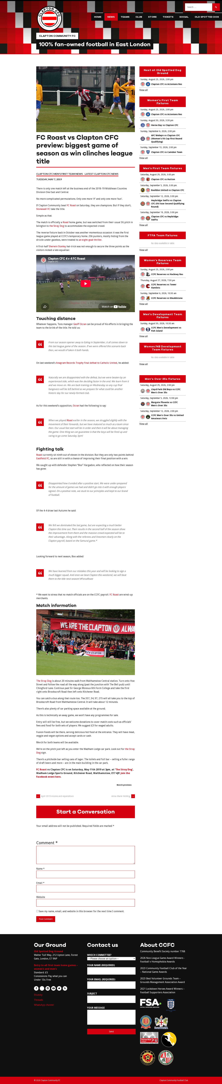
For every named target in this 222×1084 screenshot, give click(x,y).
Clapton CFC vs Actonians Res (166, 84)
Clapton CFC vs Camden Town (166, 152)
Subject (92, 993)
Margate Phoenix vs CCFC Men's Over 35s (164, 404)
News (111, 17)
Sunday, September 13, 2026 (154, 147)
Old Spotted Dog (207, 17)
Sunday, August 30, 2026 (152, 120)
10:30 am (172, 293)
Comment (47, 842)
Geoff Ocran (79, 324)
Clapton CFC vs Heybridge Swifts (164, 218)
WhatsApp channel (44, 1004)
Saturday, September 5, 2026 (154, 185)
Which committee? (99, 955)
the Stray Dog (56, 226)
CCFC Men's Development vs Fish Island (166, 329)
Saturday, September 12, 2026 (154, 196)
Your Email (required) (101, 979)
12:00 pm (173, 398)
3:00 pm (171, 174)
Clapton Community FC (57, 36)
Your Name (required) (101, 965)
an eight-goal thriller (90, 239)
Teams (125, 17)
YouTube (53, 988)
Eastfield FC (42, 458)
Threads (38, 1000)
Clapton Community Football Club (173, 1080)
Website (40, 897)
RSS (65, 988)
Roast (66, 222)
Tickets (168, 17)
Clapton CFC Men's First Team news (59, 173)
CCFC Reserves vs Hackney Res (167, 274)
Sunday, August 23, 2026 (152, 79)
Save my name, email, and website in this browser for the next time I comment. (81, 911)
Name (40, 868)
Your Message (96, 1007)
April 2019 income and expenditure (55, 796)
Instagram (47, 988)
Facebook (36, 988)
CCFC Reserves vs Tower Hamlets (163, 286)
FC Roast (71, 205)
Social (184, 17)
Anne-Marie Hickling (122, 796)
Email (40, 882)
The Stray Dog (43, 680)
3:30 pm (169, 120)
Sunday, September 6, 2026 (153, 131)
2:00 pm (169, 79)
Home (97, 17)
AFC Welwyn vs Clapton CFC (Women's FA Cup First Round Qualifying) (166, 138)
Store (152, 17)
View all (143, 90)
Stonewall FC (43, 209)
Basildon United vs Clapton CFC (167, 190)
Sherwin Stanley (57, 246)
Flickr (42, 988)
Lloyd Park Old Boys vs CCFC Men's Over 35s (165, 391)
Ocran (76, 405)
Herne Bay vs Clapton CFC (164, 125)
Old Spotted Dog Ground (48, 951)
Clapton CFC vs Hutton (163, 179)
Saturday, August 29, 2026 (153, 174)
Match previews (124, 785)
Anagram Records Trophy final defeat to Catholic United (86, 362)
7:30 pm (171, 280)
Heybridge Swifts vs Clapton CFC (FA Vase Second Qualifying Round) (167, 203)
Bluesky (38, 994)
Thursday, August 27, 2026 (153, 280)
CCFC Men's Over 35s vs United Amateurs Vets (167, 417)
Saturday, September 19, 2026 (154, 212)
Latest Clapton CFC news (101, 173)
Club (138, 17)
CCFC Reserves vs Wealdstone (167, 298)
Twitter (59, 988)
